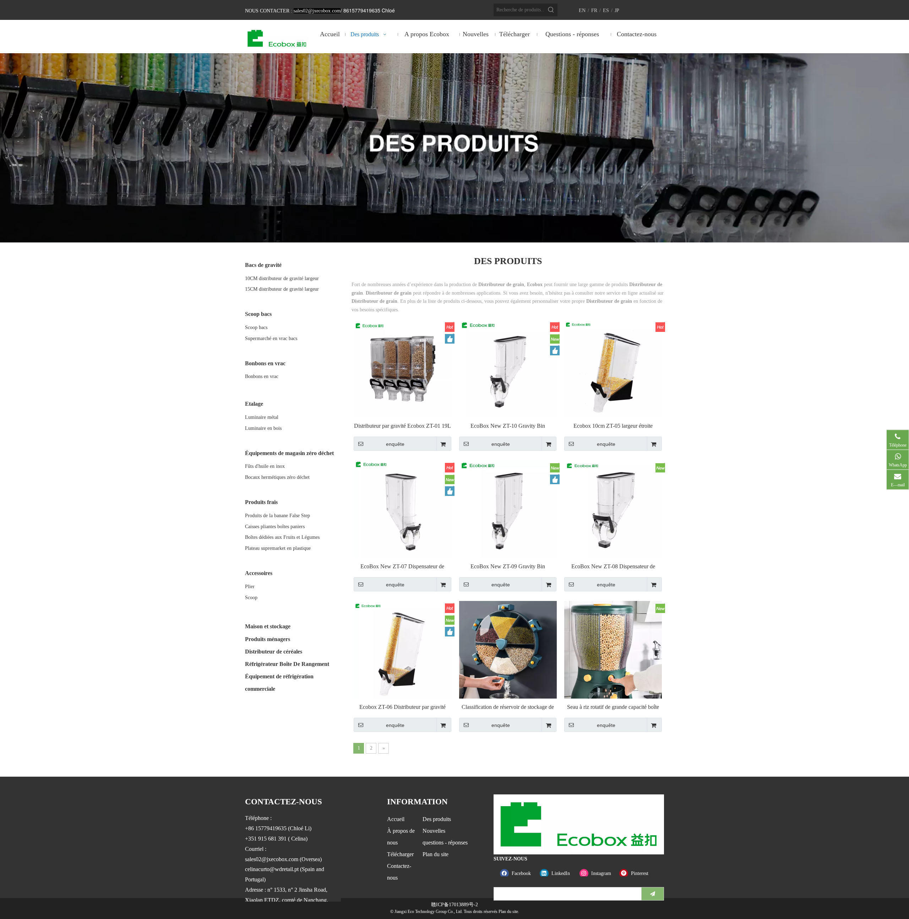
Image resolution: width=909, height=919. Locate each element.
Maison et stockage (267, 626)
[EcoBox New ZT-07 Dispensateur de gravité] (402, 508)
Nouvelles (434, 831)
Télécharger (400, 854)
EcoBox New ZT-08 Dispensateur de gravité (613, 566)
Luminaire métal (261, 417)
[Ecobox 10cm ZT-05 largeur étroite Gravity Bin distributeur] (613, 368)
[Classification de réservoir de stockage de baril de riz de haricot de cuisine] (508, 656)
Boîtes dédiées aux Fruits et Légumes (282, 537)
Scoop (251, 597)
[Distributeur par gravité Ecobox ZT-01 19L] (402, 368)
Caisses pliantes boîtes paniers (275, 526)
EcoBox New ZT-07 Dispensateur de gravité (402, 566)
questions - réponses (445, 842)
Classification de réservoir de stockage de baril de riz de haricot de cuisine (508, 707)
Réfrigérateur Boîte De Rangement (287, 664)
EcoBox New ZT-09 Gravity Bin (507, 566)
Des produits (437, 819)
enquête (395, 444)
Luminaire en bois (263, 428)
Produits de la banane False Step (277, 515)
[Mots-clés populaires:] (551, 10)
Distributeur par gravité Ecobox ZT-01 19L (402, 426)
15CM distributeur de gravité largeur (282, 289)
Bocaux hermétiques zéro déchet (277, 477)
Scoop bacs (256, 327)
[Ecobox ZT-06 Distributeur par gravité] (402, 649)
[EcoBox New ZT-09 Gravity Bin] (508, 508)
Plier (250, 586)
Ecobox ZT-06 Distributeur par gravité (402, 707)
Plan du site (435, 854)
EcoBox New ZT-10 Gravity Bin (507, 426)
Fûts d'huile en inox (265, 466)
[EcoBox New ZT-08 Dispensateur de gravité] (613, 508)
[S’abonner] (652, 894)
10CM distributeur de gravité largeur (282, 278)
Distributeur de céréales (273, 652)
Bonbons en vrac (261, 376)
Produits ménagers (267, 639)
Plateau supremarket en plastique (278, 548)
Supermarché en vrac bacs (271, 338)
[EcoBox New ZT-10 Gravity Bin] (508, 368)
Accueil (395, 819)
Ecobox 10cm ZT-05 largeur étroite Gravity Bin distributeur (613, 426)
